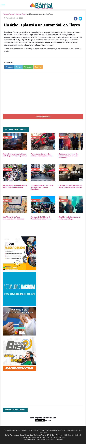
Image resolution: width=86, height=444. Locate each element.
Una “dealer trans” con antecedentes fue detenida (13, 218)
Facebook (9, 67)
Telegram (38, 67)
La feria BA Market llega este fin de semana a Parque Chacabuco (42, 187)
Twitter (18, 67)
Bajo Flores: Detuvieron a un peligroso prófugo (69, 218)
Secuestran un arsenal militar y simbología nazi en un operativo (15, 155)
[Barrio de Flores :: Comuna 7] (43, 5)
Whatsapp (28, 67)
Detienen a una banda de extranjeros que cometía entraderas (68, 156)
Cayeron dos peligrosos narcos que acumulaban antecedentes (70, 186)
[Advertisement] (43, 91)
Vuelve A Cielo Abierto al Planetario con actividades (41, 218)
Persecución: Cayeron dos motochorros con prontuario (41, 155)
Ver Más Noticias (43, 116)
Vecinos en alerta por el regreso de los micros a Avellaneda (15, 186)
